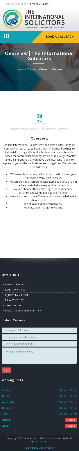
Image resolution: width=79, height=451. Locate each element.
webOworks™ (47, 447)
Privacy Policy (14, 300)
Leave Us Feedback (16, 284)
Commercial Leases (38, 69)
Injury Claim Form (16, 295)
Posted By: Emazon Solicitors (25, 128)
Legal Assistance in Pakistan (23, 310)
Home (20, 69)
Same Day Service (15, 289)
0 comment (48, 128)
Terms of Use (13, 305)
